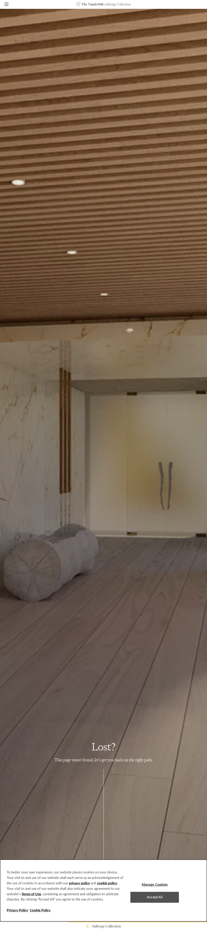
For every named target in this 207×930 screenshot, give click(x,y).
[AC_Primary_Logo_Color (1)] (103, 926)
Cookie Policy (40, 910)
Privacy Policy (17, 910)
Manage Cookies (155, 884)
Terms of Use (31, 894)
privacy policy (79, 883)
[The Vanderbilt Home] (103, 4)
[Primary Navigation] (6, 5)
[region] (103, 891)
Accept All (155, 897)
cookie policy (107, 883)
